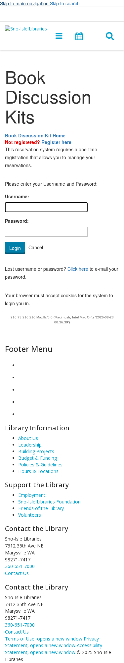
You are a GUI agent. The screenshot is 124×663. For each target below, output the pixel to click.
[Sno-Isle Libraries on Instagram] (23, 377)
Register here (56, 142)
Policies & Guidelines (40, 464)
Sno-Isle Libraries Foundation (49, 501)
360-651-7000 (20, 566)
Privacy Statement (52, 642)
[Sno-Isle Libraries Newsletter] (23, 414)
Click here (77, 268)
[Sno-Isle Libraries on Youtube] (23, 390)
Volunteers (29, 515)
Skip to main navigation (25, 3)
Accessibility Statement (53, 648)
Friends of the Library (41, 508)
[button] (59, 36)
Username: (17, 196)
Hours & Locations (38, 471)
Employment (31, 495)
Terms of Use (43, 639)
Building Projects (36, 451)
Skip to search (65, 3)
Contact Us (17, 632)
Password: (17, 220)
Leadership (30, 445)
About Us (28, 438)
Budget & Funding (37, 458)
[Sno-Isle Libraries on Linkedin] (23, 402)
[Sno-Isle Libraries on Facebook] (23, 365)
